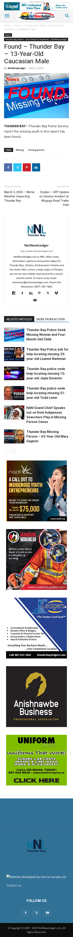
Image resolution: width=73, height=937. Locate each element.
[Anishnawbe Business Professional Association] (36, 696)
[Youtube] (36, 300)
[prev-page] (6, 451)
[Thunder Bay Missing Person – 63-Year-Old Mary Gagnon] (14, 436)
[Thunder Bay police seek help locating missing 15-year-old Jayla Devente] (14, 373)
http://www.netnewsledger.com (36, 251)
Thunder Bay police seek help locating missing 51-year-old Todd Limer (45, 393)
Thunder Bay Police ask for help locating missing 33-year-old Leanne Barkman (47, 354)
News (18, 25)
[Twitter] (17, 167)
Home (7, 25)
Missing (20, 149)
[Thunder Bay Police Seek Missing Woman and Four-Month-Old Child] (14, 335)
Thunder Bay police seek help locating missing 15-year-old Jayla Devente (45, 373)
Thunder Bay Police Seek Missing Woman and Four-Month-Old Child (46, 334)
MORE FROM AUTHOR (51, 319)
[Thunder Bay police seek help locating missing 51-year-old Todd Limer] (14, 393)
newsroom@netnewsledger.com (44, 885)
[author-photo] (36, 239)
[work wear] (36, 559)
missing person (36, 149)
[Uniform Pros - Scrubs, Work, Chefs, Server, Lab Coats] (36, 760)
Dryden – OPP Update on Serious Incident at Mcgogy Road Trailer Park (54, 198)
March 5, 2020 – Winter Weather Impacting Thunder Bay (19, 196)
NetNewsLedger (17, 68)
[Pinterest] (27, 167)
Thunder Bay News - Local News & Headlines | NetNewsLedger (33, 27)
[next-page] (13, 451)
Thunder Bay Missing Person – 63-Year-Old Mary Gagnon (47, 436)
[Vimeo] (58, 293)
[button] (6, 15)
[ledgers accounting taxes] (36, 628)
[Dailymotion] (15, 293)
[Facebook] (8, 167)
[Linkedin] (36, 167)
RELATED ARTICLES (19, 319)
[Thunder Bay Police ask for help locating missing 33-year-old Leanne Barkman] (14, 354)
